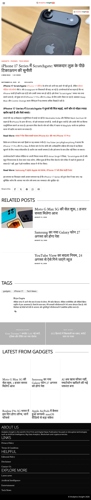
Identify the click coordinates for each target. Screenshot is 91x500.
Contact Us (6, 466)
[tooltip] (15, 189)
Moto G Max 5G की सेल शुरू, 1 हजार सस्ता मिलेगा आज (60, 211)
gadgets (6, 291)
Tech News (24, 61)
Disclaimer (6, 461)
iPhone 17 (32, 86)
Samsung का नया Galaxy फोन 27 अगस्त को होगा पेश (57, 234)
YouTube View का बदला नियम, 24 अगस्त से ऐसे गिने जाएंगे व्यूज (58, 257)
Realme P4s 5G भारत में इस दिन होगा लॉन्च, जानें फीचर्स (15, 414)
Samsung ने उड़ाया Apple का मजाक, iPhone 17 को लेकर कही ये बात (43, 170)
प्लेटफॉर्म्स (12, 89)
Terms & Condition (9, 447)
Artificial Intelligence (10, 480)
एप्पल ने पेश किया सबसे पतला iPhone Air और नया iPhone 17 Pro (42, 135)
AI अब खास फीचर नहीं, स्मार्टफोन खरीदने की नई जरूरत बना (74, 383)
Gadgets (5, 61)
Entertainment (7, 485)
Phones (14, 61)
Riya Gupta (29, 82)
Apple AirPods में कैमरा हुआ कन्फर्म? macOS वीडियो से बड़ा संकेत (45, 414)
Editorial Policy (8, 456)
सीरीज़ (40, 86)
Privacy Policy (7, 443)
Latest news (6, 475)
